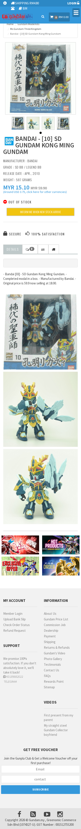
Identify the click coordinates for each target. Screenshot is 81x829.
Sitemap (49, 687)
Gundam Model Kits (28, 24)
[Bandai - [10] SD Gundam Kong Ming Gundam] (40, 77)
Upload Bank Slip (14, 619)
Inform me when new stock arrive (40, 211)
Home (10, 24)
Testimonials (52, 664)
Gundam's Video (54, 653)
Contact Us (51, 670)
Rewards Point (54, 681)
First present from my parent (58, 717)
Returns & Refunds (57, 647)
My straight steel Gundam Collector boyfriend (56, 730)
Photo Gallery (53, 659)
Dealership (51, 630)
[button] (16, 187)
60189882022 (14, 677)
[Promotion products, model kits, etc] (20, 566)
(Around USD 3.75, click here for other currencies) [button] (35, 192)
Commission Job (55, 625)
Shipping (50, 642)
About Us (50, 613)
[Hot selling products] (61, 544)
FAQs (47, 676)
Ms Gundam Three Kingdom (25, 28)
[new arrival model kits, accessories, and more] (20, 544)
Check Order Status (16, 625)
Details (13, 249)
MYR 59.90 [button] (39, 188)
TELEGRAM (10, 682)
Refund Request (14, 630)
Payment (50, 636)
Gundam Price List (56, 619)
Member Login (12, 613)
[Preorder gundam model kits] (61, 566)
